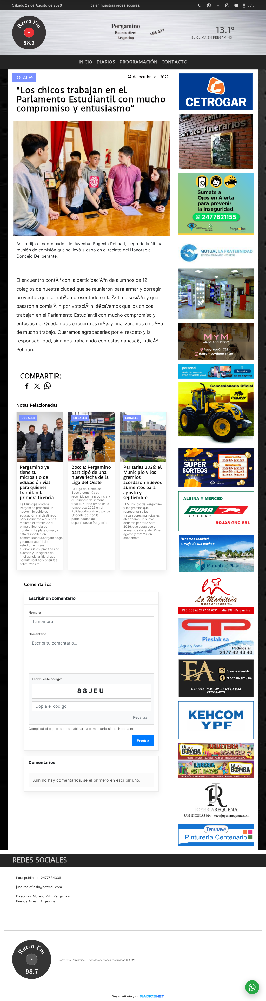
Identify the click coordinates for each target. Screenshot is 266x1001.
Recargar (141, 717)
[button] (200, 5)
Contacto (175, 62)
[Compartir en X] (37, 386)
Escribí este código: (47, 679)
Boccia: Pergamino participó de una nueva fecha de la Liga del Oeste (91, 475)
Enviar (143, 740)
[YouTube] (236, 5)
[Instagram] (227, 5)
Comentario (37, 634)
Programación (138, 62)
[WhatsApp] (209, 5)
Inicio (85, 62)
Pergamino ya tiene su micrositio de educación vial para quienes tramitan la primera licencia (37, 482)
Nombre (35, 612)
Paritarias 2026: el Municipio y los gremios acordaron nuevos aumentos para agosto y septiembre (142, 482)
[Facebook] (218, 5)
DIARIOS (106, 62)
